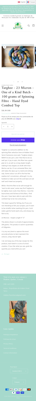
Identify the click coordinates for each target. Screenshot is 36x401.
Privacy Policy (8, 344)
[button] (2, 25)
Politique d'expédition (10, 335)
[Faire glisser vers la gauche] (14, 82)
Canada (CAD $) (17, 371)
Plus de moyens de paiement (18, 145)
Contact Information (10, 353)
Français (17, 382)
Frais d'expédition (6, 113)
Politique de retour (9, 339)
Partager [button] (7, 254)
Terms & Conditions (9, 348)
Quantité (4, 122)
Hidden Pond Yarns (12, 396)
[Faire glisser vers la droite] (22, 82)
